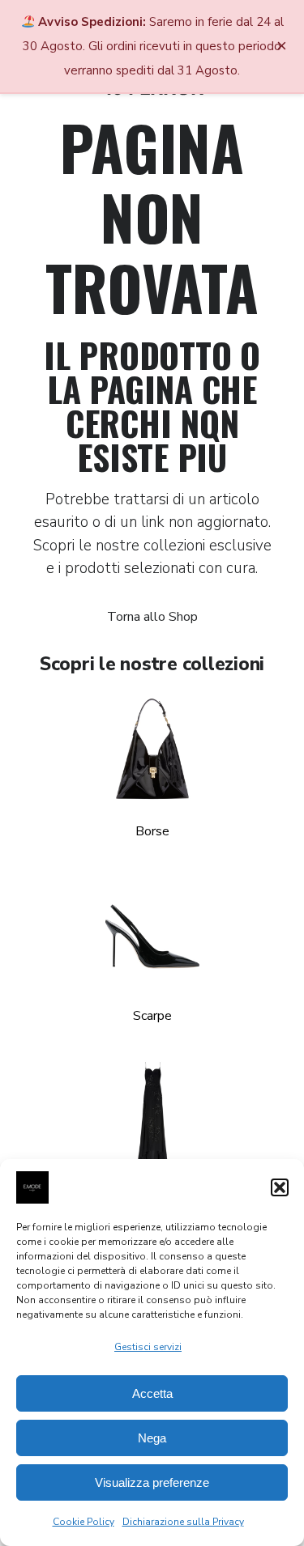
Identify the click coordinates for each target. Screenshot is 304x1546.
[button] (280, 1187)
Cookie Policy (83, 1521)
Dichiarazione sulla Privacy (183, 1521)
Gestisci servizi (148, 1346)
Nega (152, 1438)
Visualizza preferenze (152, 1482)
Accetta (152, 1393)
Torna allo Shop (152, 617)
